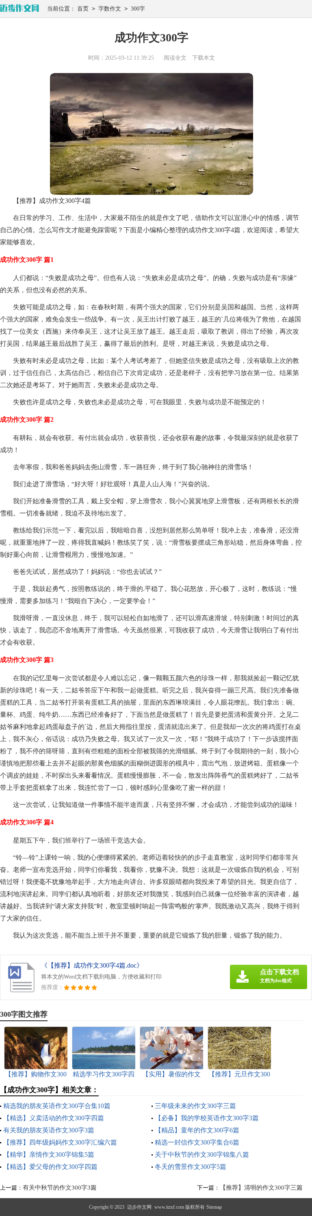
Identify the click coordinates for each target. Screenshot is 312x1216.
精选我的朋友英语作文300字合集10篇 (56, 1105)
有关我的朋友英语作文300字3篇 (48, 1130)
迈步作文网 (139, 1207)
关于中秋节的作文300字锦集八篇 (202, 1154)
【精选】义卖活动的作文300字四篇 (53, 1118)
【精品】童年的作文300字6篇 (197, 1130)
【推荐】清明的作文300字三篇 (261, 1187)
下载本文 (203, 58)
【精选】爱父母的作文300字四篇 (50, 1166)
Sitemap (214, 1207)
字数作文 (109, 9)
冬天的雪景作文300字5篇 (190, 1166)
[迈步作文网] (19, 8)
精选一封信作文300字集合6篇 (197, 1142)
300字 (138, 9)
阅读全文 (175, 58)
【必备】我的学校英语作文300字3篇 (207, 1118)
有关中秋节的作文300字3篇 (60, 1187)
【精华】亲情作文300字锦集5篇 (48, 1154)
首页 (83, 9)
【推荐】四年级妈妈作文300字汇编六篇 (60, 1142)
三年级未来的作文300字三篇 (195, 1105)
